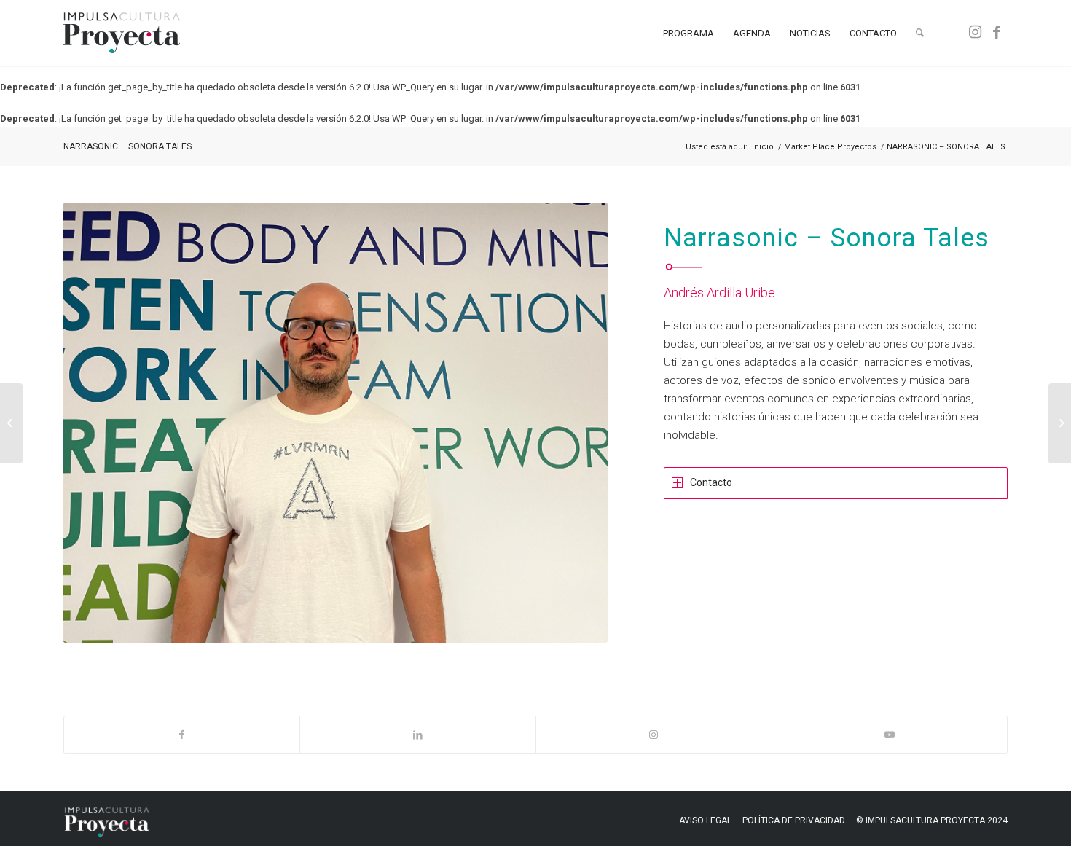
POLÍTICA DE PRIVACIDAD (793, 820)
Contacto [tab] (711, 482)
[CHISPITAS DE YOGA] (11, 423)
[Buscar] (919, 33)
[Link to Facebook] (997, 32)
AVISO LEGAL (705, 820)
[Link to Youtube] (890, 734)
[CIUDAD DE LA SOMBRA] (1059, 423)
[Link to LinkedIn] (418, 734)
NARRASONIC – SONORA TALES (127, 146)
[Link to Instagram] (975, 32)
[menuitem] (688, 33)
